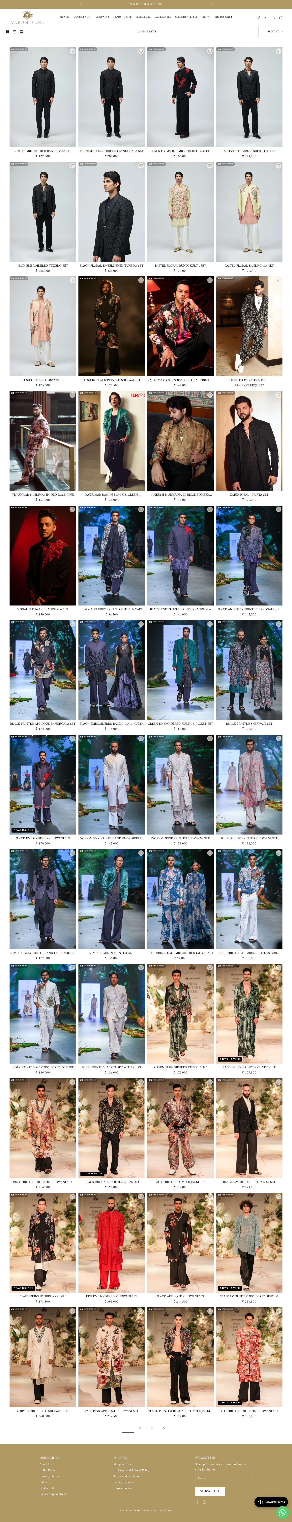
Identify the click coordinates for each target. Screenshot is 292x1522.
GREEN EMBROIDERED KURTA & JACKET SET (180, 724)
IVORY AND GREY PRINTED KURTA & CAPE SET (111, 609)
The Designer (223, 17)
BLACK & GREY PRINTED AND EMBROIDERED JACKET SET (43, 953)
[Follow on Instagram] (204, 1502)
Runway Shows (49, 1476)
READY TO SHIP (122, 17)
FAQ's (43, 1482)
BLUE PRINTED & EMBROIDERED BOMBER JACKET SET (249, 953)
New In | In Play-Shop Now (146, 4)
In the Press (47, 1470)
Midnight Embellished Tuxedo (249, 151)
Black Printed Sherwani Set (42, 1296)
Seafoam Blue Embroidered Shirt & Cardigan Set (249, 1296)
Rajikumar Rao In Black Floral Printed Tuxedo (180, 380)
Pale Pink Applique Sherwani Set (111, 1411)
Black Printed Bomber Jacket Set (180, 1182)
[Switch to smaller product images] (14, 32)
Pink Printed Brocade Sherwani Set (42, 1182)
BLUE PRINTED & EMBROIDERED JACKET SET (180, 953)
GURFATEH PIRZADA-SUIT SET (249, 380)
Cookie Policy (122, 1488)
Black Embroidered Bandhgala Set (43, 151)
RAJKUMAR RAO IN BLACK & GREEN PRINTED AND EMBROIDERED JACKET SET (111, 495)
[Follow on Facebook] (197, 1502)
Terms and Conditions (127, 1476)
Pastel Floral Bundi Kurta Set (180, 266)
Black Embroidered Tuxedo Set (249, 1182)
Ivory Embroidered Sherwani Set (43, 1411)
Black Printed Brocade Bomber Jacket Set (180, 1411)
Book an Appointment (54, 1494)
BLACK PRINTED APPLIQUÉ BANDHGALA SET (42, 724)
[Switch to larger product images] (8, 32)
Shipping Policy (123, 1464)
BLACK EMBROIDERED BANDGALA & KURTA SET (111, 724)
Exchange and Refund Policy (131, 1470)
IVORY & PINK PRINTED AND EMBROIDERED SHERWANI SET (111, 838)
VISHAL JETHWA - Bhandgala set (42, 609)
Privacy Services (123, 1482)
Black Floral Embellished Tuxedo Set (111, 266)
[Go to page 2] (164, 1428)
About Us (46, 1464)
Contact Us (47, 1488)
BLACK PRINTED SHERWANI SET (249, 724)
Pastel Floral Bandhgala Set (249, 266)
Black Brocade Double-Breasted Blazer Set (111, 1182)
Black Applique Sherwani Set (180, 1296)
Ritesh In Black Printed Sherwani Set (111, 380)
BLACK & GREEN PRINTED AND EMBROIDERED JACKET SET (111, 953)
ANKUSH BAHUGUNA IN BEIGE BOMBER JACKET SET (180, 495)
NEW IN (64, 17)
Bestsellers (143, 17)
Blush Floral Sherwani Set (42, 380)
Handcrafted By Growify (157, 1510)
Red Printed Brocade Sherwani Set (249, 1411)
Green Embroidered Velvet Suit (180, 1067)
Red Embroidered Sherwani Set (111, 1296)
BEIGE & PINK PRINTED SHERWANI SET (249, 838)
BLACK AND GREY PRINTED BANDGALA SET (249, 609)
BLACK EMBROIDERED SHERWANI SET (42, 838)
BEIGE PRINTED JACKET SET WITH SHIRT (111, 1067)
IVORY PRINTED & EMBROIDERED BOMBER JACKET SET (43, 1067)
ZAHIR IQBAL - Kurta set (249, 495)
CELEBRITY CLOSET (186, 17)
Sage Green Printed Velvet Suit (249, 1067)
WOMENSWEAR (82, 17)
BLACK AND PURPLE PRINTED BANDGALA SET (180, 609)
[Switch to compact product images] (21, 32)
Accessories (163, 17)
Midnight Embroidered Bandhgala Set (111, 151)
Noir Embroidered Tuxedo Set (42, 266)
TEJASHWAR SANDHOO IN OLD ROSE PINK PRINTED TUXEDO (43, 495)
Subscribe (210, 1491)
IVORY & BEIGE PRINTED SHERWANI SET (180, 838)
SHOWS (206, 17)
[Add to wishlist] (72, 51)
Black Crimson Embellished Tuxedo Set (180, 151)
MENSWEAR (102, 17)
